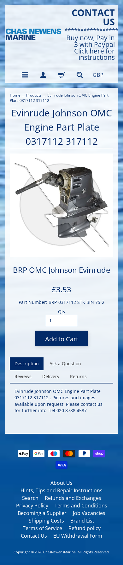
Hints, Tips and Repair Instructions (61, 490)
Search (30, 498)
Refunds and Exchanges (73, 498)
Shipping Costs (46, 520)
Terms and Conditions (81, 505)
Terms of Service (42, 528)
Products (34, 95)
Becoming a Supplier (42, 513)
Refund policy (84, 528)
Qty (61, 312)
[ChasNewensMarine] (33, 34)
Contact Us (34, 535)
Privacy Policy (32, 505)
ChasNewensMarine (59, 552)
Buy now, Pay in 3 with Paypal (90, 41)
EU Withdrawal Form (77, 535)
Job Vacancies (89, 513)
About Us (61, 482)
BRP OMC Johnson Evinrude (61, 270)
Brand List (82, 520)
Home (15, 95)
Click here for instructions (94, 54)
